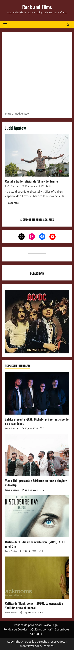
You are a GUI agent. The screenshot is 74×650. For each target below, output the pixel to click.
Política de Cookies (15, 629)
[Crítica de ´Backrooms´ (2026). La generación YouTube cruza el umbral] (37, 578)
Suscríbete (62, 629)
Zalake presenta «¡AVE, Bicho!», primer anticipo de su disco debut (36, 421)
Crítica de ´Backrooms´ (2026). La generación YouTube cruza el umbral (34, 605)
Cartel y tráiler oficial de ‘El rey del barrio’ (37, 155)
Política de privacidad (28, 625)
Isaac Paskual (11, 551)
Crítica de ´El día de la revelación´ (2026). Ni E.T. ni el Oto (35, 544)
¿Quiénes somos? (41, 629)
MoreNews (27, 646)
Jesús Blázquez (12, 186)
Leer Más (14, 203)
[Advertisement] (37, 73)
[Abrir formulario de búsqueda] (68, 25)
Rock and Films (37, 6)
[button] (5, 24)
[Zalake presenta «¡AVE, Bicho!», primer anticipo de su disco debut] (37, 393)
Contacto (36, 634)
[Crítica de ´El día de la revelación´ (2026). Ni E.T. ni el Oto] (37, 516)
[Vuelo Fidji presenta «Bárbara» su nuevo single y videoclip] (37, 455)
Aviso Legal (51, 625)
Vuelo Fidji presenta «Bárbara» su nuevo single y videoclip (36, 482)
